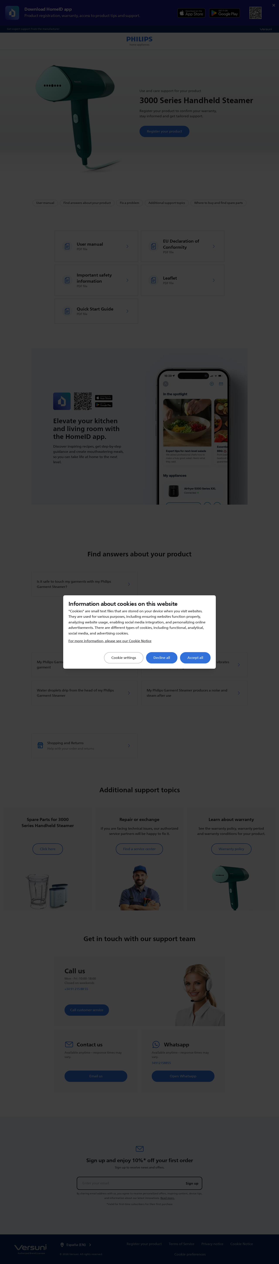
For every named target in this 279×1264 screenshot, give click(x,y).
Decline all (161, 658)
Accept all (195, 658)
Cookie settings (123, 658)
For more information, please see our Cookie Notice (109, 641)
